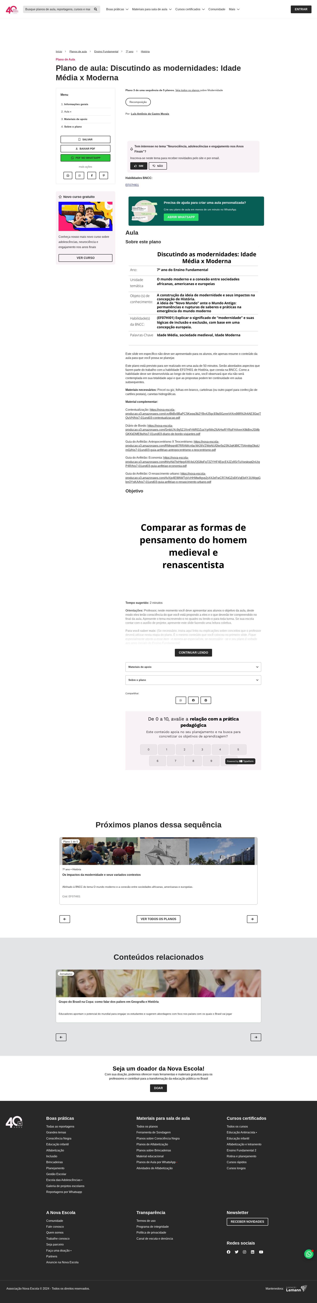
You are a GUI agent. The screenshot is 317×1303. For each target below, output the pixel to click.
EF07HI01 (132, 185)
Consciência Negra (58, 1138)
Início (59, 51)
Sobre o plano (73, 126)
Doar (158, 1088)
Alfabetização (55, 1150)
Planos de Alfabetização (152, 1144)
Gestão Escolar (56, 1174)
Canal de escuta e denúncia (154, 1238)
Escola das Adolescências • (64, 1180)
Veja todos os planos (187, 90)
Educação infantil (57, 1144)
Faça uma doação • (59, 1250)
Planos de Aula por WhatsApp (156, 1162)
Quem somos (54, 1232)
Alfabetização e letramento (244, 1144)
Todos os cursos (237, 1126)
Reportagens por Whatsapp (64, 1191)
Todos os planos (147, 1126)
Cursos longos (236, 1168)
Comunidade (216, 9)
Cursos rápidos (237, 1162)
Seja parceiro (55, 1244)
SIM (141, 165)
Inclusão (51, 1156)
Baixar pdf (87, 148)
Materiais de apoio (75, 119)
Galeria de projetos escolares (65, 1186)
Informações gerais (76, 104)
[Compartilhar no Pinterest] (103, 175)
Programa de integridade (152, 1226)
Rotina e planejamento (241, 1156)
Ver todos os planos (158, 919)
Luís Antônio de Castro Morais (150, 113)
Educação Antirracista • (242, 1132)
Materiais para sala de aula (150, 9)
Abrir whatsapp (181, 217)
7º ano (129, 51)
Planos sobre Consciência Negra (158, 1138)
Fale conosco (55, 1226)
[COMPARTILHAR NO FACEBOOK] (193, 700)
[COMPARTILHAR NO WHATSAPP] (181, 700)
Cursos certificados (188, 9)
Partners (51, 1256)
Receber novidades (247, 1221)
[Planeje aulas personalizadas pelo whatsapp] (309, 1254)
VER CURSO (85, 257)
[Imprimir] (67, 175)
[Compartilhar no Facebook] (91, 175)
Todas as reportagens (60, 1126)
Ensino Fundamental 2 (241, 1150)
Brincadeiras (54, 1162)
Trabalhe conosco (58, 1238)
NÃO (160, 165)
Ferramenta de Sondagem (153, 1132)
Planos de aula (78, 51)
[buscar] (95, 9)
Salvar (87, 139)
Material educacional (150, 1156)
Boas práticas (115, 9)
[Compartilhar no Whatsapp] (79, 175)
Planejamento (55, 1168)
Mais (232, 9)
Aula (67, 111)
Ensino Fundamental (106, 51)
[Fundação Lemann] (296, 1289)
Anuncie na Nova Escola (62, 1262)
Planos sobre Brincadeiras (153, 1150)
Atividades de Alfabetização (154, 1168)
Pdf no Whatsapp (88, 157)
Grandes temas (56, 1132)
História (145, 51)
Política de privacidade (151, 1232)
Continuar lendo (193, 652)
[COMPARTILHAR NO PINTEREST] (206, 700)
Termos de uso (146, 1220)
